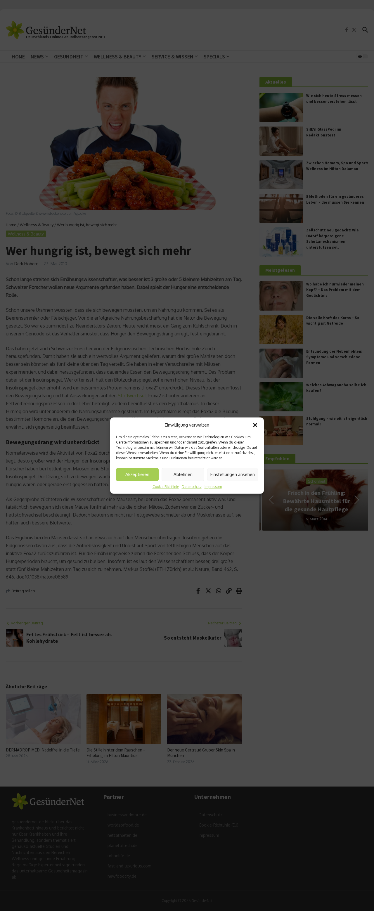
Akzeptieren (137, 474)
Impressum (213, 486)
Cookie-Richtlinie (166, 486)
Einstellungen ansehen (232, 474)
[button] (255, 425)
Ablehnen (183, 474)
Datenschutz (192, 486)
